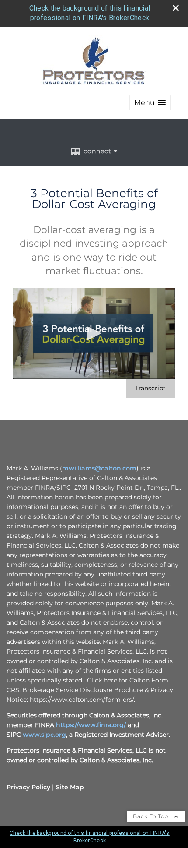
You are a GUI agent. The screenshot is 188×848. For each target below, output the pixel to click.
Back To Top (151, 816)
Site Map (70, 787)
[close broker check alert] (175, 7)
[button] (150, 102)
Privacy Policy (28, 787)
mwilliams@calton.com (99, 468)
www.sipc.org (44, 734)
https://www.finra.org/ (91, 725)
